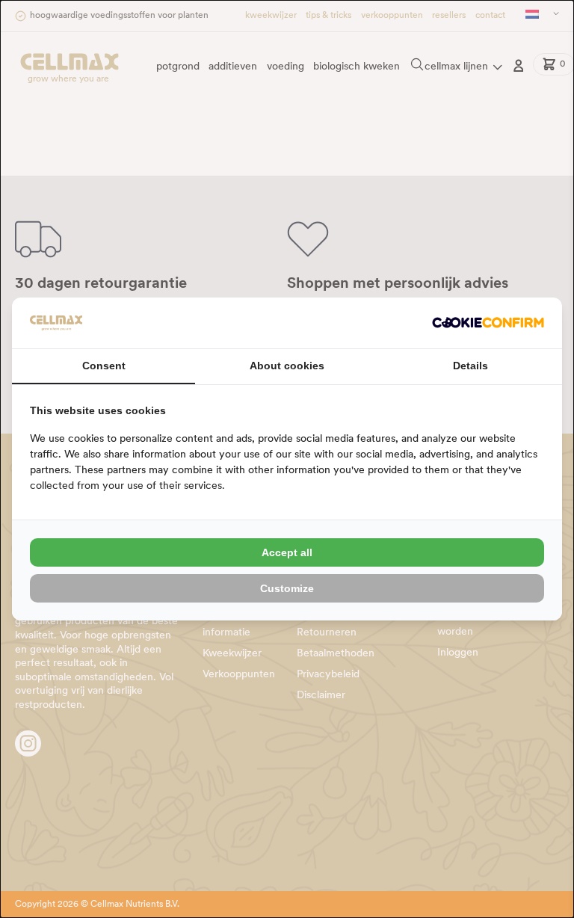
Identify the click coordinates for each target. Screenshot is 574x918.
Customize (287, 588)
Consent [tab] (104, 366)
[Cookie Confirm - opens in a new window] (488, 322)
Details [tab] (470, 366)
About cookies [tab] (287, 366)
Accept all (287, 552)
